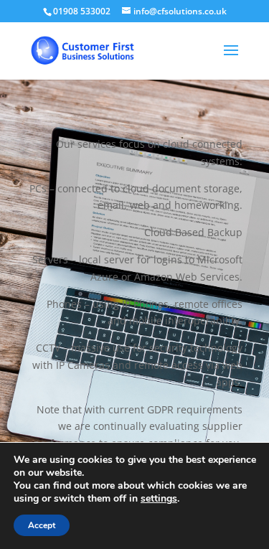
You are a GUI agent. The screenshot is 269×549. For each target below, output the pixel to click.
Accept (41, 525)
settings (159, 498)
